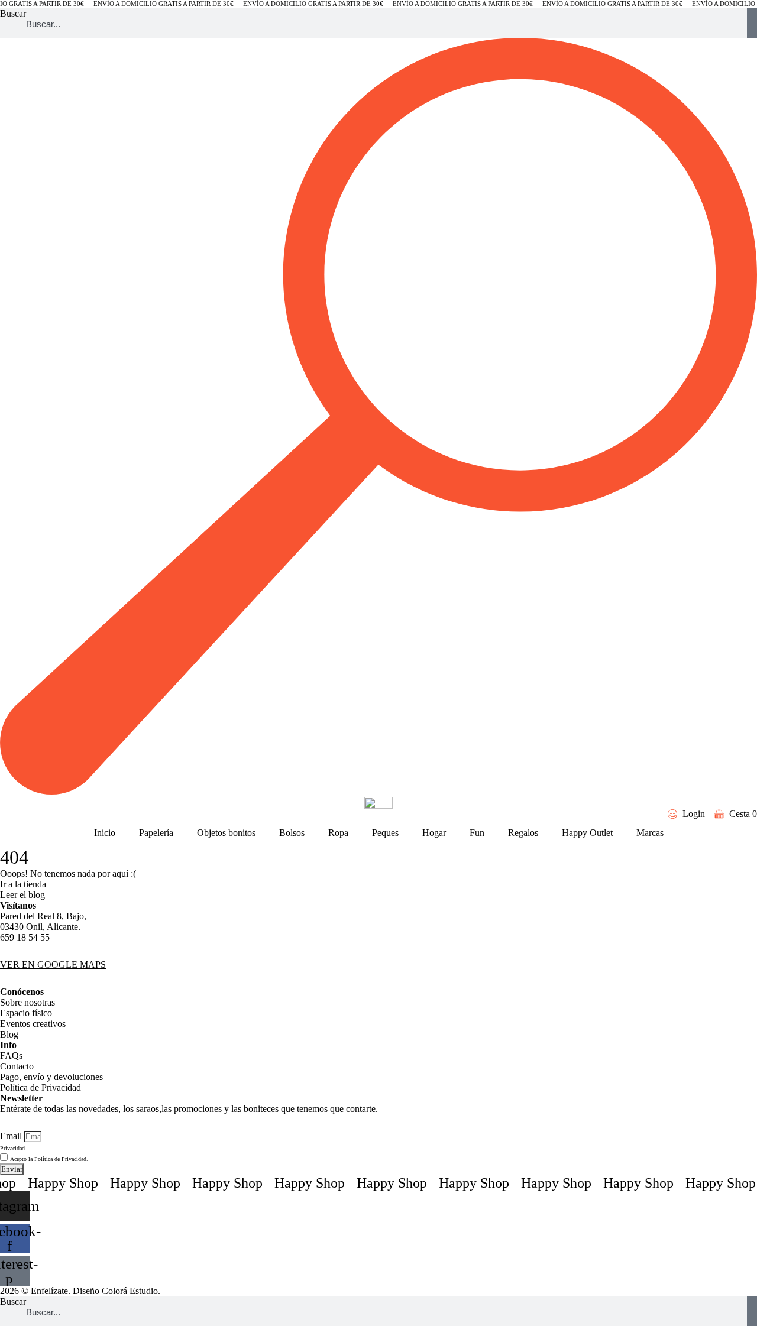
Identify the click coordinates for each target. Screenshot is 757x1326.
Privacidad (12, 1148)
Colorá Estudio (130, 1291)
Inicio (104, 833)
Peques (385, 833)
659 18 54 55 (25, 937)
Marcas (650, 833)
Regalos (523, 833)
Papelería (156, 833)
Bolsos (292, 833)
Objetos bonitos (226, 833)
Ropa (338, 833)
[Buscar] (752, 23)
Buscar (13, 13)
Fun (477, 833)
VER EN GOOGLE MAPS (53, 964)
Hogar (434, 833)
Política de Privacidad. (61, 1159)
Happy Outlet (587, 833)
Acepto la (49, 1159)
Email (12, 1136)
